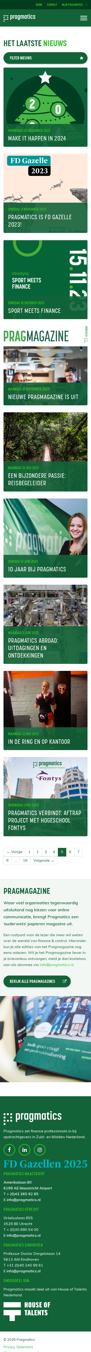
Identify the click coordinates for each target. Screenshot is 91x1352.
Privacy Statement (18, 1347)
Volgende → (43, 861)
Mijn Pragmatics (72, 4)
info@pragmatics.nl (57, 965)
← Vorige (14, 852)
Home (39, 4)
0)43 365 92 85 (24, 1194)
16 (25, 861)
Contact (52, 4)
